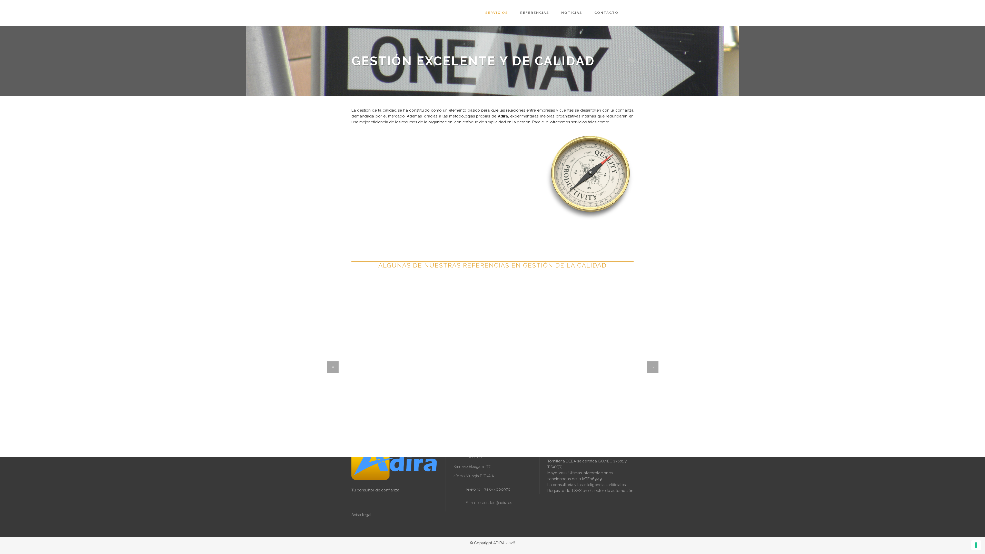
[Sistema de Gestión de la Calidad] (452, 408)
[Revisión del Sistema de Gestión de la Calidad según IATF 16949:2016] (368, 397)
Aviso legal (361, 514)
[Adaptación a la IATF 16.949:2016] (567, 371)
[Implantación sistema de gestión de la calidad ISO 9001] (378, 266)
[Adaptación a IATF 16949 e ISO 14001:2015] (384, 441)
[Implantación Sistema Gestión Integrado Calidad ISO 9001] (393, 298)
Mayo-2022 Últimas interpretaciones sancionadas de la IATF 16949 (580, 476)
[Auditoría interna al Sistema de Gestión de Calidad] (457, 408)
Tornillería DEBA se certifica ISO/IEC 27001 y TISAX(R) (587, 464)
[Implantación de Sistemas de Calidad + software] (483, 408)
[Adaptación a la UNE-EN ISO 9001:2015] (422, 376)
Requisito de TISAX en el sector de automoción (590, 490)
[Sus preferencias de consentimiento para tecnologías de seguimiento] (976, 545)
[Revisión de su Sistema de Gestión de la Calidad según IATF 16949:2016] (529, 343)
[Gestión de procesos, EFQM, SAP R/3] (468, 408)
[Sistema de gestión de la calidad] (447, 408)
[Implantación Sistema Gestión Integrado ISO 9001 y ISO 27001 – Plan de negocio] (430, 276)
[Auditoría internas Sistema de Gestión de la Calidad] (463, 408)
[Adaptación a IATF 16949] (368, 419)
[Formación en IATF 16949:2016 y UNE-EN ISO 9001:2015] (595, 403)
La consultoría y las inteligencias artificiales (586, 484)
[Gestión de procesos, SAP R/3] (493, 408)
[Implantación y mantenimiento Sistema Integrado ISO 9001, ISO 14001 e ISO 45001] (445, 290)
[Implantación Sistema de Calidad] (478, 408)
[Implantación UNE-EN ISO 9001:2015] (595, 348)
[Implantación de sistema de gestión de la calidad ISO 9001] (373, 266)
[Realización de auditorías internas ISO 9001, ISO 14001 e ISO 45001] (368, 266)
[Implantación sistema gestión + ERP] (473, 408)
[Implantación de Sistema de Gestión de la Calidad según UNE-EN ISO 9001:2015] (473, 317)
